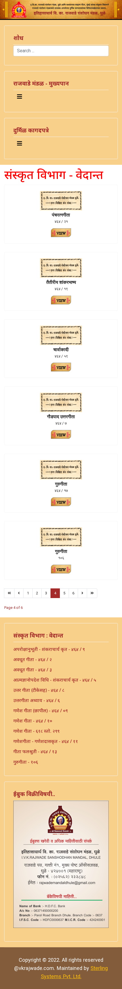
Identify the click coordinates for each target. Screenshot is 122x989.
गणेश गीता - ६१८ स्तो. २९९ (36, 731)
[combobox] (61, 50)
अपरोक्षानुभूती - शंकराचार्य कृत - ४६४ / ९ (49, 649)
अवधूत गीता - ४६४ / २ (32, 659)
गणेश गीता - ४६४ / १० (32, 721)
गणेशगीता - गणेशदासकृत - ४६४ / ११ (45, 741)
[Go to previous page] (19, 593)
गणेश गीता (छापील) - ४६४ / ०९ (40, 710)
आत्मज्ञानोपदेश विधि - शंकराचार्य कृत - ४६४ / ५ (54, 680)
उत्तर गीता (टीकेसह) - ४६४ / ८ (38, 690)
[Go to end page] (92, 593)
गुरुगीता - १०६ (25, 762)
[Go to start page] (9, 593)
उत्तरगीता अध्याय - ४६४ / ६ (36, 700)
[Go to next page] (82, 593)
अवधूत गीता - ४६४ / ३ (32, 670)
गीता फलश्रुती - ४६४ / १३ (35, 751)
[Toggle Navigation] (19, 96)
